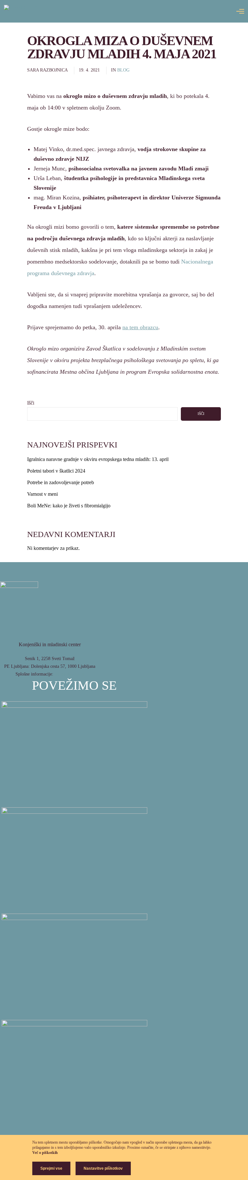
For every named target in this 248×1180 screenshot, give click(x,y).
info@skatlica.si (69, 674)
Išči (30, 403)
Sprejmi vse (51, 1168)
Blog (123, 70)
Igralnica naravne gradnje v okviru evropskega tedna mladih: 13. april (98, 459)
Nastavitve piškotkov (103, 1168)
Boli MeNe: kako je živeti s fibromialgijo (68, 505)
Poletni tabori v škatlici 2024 (56, 471)
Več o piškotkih (45, 1152)
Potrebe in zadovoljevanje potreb (60, 482)
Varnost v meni (42, 494)
